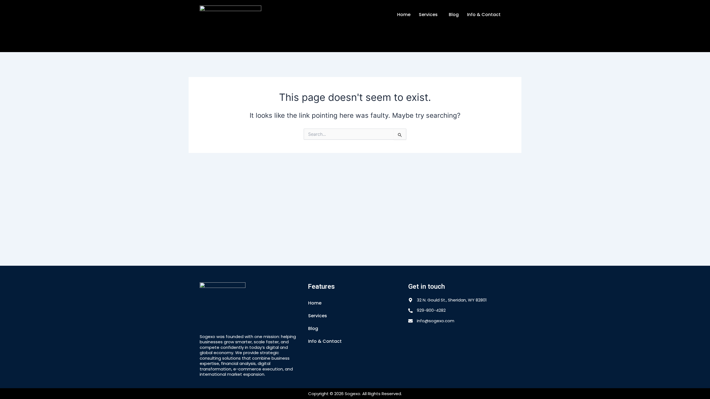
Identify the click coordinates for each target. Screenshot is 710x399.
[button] (430, 14)
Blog (454, 14)
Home (403, 14)
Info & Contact (484, 14)
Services (428, 14)
